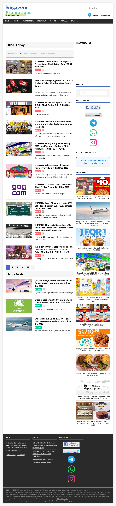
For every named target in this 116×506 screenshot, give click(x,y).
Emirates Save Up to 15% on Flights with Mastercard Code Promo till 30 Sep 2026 (53, 321)
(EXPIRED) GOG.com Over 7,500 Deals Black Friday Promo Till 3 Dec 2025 (53, 185)
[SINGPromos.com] (58, 11)
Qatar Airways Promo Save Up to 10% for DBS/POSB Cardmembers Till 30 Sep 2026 (53, 283)
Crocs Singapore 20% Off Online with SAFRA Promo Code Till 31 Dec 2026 (53, 301)
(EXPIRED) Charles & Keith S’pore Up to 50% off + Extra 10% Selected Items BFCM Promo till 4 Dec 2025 (54, 228)
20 (28, 267)
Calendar (74, 21)
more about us (15, 450)
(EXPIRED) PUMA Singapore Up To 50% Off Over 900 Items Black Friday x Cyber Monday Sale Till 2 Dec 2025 (54, 249)
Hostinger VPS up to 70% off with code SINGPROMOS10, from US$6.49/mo (44, 453)
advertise (70, 490)
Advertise (20, 455)
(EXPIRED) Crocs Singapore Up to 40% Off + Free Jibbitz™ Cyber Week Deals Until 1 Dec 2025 (53, 206)
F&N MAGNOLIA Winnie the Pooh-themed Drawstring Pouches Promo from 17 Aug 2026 (45, 445)
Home (7, 21)
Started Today (28, 21)
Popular (64, 21)
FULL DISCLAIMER (62, 499)
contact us (85, 490)
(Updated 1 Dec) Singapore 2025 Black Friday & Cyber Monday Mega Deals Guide (54, 83)
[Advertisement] (58, 31)
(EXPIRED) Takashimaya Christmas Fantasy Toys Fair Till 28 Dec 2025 (52, 166)
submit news (77, 490)
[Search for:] (99, 8)
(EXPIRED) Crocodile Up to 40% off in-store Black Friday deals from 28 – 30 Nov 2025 (53, 124)
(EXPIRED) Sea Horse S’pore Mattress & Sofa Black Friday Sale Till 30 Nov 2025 (53, 105)
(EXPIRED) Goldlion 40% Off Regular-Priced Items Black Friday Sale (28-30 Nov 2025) (53, 64)
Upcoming (53, 21)
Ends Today (41, 21)
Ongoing (15, 21)
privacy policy (58, 490)
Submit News (11, 455)
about (65, 490)
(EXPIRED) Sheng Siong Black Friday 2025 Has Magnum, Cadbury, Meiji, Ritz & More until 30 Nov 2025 (52, 146)
